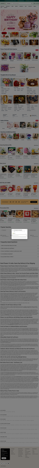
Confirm (19, 237)
